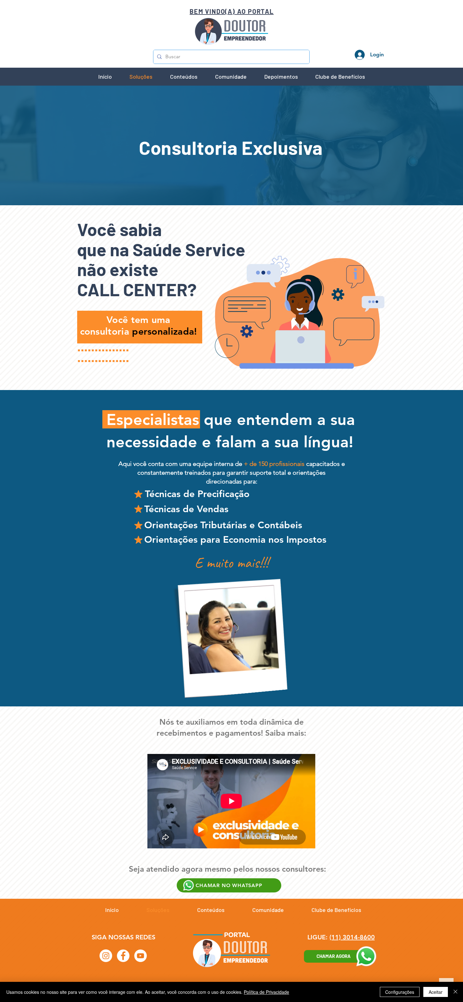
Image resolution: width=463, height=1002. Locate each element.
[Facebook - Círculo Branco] (123, 955)
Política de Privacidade (266, 992)
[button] (183, 76)
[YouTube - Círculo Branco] (140, 955)
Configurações (399, 992)
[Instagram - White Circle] (106, 955)
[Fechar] (455, 992)
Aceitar (436, 992)
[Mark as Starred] (138, 494)
